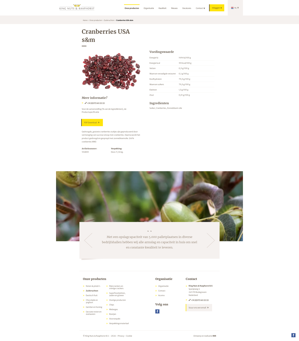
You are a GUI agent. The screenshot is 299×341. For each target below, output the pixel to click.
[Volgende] (211, 240)
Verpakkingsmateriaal (119, 323)
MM (214, 336)
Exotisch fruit (92, 295)
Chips (111, 305)
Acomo (161, 295)
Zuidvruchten (109, 20)
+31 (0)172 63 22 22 (96, 103)
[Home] (77, 7)
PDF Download (90, 122)
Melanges (113, 309)
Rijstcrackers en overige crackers (116, 287)
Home (85, 20)
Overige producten (117, 300)
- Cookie (128, 336)
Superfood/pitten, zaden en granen (117, 294)
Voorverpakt (114, 319)
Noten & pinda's (93, 286)
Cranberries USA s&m (124, 20)
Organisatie (163, 286)
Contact (161, 291)
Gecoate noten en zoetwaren (93, 313)
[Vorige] (88, 240)
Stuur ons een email (197, 307)
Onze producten (95, 20)
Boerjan (112, 314)
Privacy (121, 336)
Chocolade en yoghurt (92, 301)
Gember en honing (94, 307)
